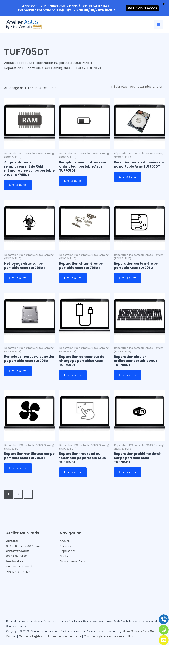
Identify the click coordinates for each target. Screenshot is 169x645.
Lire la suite (18, 185)
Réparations (68, 551)
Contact (65, 556)
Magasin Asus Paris (72, 561)
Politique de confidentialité (63, 636)
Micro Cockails (132, 631)
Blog (130, 636)
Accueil (65, 540)
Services (65, 546)
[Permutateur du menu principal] (158, 24)
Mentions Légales (30, 636)
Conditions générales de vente (104, 636)
